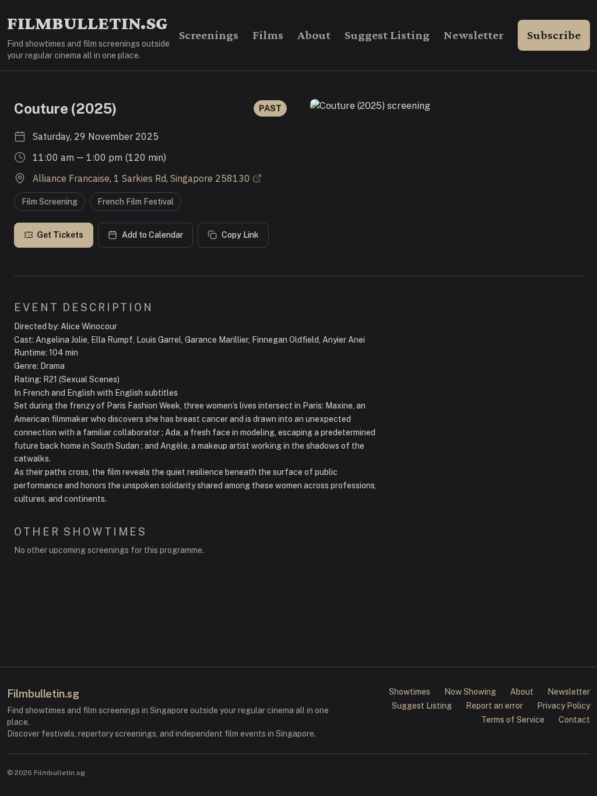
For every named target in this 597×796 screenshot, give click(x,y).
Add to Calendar (152, 234)
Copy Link (240, 234)
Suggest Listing (387, 35)
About (314, 35)
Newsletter (474, 35)
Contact (574, 719)
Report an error (494, 705)
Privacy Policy (563, 705)
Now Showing (470, 691)
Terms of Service (513, 719)
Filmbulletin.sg (87, 22)
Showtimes (409, 691)
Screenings (208, 35)
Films (267, 35)
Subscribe (554, 35)
